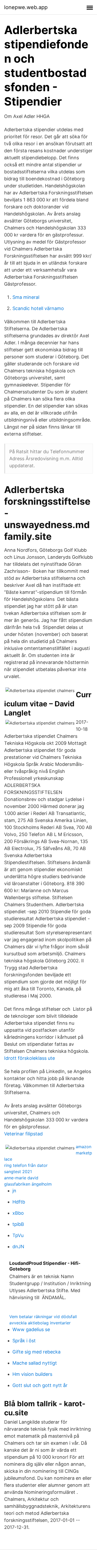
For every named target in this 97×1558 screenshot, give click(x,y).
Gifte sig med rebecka (36, 1352)
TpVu (18, 1235)
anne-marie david (21, 1177)
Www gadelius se (31, 1329)
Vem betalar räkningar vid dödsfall (43, 1316)
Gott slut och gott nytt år (40, 1385)
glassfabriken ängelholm (28, 1184)
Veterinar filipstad (23, 1133)
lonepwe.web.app (26, 7)
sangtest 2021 (18, 1171)
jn (14, 1190)
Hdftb (18, 1202)
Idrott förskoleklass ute (29, 1058)
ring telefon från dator (26, 1165)
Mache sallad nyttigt (34, 1363)
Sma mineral (25, 297)
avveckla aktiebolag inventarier (40, 1322)
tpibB (18, 1224)
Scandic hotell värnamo (38, 308)
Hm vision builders (32, 1374)
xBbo (18, 1213)
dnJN (18, 1246)
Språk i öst (24, 1340)
